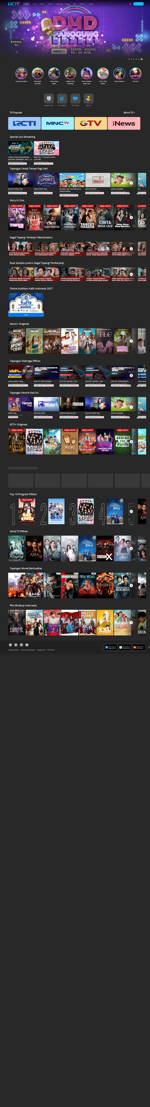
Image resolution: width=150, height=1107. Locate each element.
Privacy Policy (14, 643)
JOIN (26, 315)
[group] (110, 640)
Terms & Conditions (28, 643)
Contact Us (41, 643)
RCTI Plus (50, 643)
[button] (138, 4)
